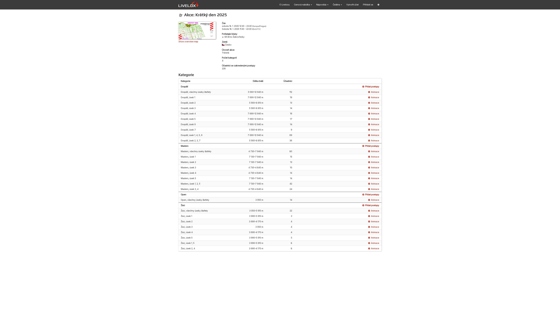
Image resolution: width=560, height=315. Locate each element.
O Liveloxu (284, 4)
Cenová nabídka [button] (302, 4)
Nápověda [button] (321, 4)
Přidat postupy (372, 86)
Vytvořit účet (352, 4)
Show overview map (188, 41)
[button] (378, 4)
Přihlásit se (368, 4)
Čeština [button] (337, 4)
